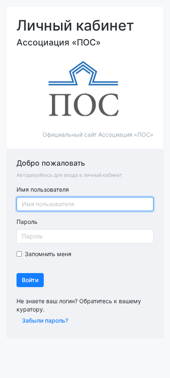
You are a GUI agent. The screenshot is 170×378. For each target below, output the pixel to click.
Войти (30, 279)
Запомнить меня (48, 253)
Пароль (27, 221)
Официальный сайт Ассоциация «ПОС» (97, 134)
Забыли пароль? (45, 320)
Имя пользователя (43, 189)
